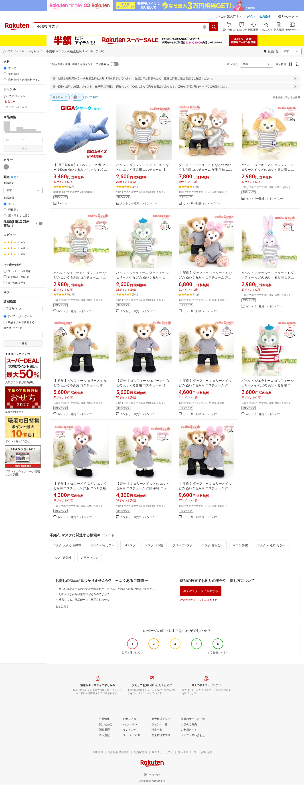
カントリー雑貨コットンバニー (139, 203)
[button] (288, 16)
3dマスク (130, 545)
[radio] (5, 68)
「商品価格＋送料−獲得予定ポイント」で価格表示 (79, 64)
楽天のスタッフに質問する (200, 591)
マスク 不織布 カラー (271, 545)
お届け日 (9, 198)
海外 (16, 177)
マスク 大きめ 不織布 (67, 545)
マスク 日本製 (154, 545)
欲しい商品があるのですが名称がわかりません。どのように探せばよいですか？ (107, 588)
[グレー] (6, 167)
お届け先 (9, 183)
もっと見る (62, 606)
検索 (24, 148)
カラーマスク (89, 557)
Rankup (62, 203)
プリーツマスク (182, 545)
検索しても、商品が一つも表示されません (84, 599)
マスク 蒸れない (212, 545)
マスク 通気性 (62, 557)
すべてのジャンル (13, 51)
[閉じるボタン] (295, 78)
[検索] (213, 26)
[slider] (3, 132)
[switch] (39, 223)
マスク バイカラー (102, 545)
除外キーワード (13, 328)
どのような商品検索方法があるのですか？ (84, 594)
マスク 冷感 (240, 545)
